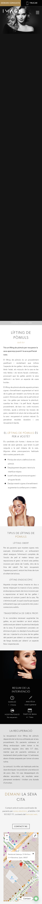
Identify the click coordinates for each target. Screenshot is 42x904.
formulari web (31, 814)
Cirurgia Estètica (18, 323)
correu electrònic (20, 811)
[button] (37, 12)
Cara (30, 323)
